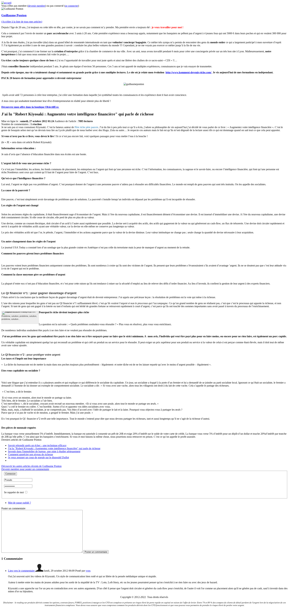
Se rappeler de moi (14, 492)
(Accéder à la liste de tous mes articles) (21, 21)
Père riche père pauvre (86, 127)
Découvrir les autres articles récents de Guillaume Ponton (31, 466)
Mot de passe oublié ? (19, 502)
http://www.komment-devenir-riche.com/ (189, 72)
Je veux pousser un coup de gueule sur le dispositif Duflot (38, 457)
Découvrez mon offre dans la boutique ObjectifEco (30, 107)
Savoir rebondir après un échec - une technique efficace (37, 445)
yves (88, 570)
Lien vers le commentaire (21, 570)
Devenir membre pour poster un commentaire (25, 469)
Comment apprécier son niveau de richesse (30, 454)
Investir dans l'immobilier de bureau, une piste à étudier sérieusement (44, 451)
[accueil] (6, 2)
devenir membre (36, 5)
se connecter (71, 5)
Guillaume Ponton (14, 15)
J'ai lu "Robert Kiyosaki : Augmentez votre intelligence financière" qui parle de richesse (54, 448)
